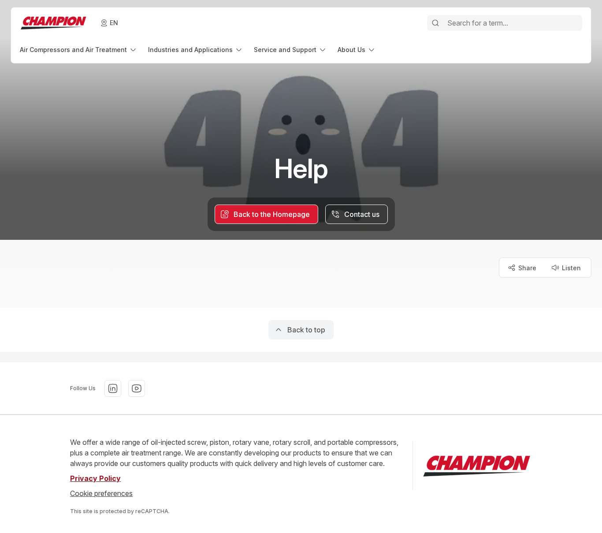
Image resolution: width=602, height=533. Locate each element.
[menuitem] (78, 49)
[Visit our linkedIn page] (112, 388)
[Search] (435, 23)
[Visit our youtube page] (136, 388)
